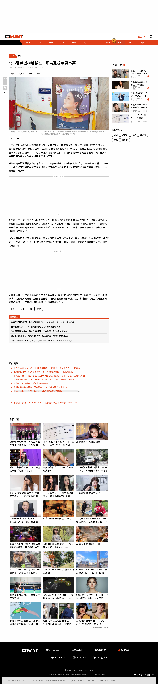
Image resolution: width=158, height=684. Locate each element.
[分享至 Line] (5, 79)
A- (18, 138)
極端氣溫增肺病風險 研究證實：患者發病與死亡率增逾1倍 (41, 387)
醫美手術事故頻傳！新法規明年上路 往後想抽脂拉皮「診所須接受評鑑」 (43, 322)
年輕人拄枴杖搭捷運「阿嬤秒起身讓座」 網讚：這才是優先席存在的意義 (47, 367)
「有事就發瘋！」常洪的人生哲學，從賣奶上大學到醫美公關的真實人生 (42, 340)
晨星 (116, 140)
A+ (12, 138)
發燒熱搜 (124, 650)
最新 (28, 42)
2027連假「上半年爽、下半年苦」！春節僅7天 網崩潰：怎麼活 (58, 443)
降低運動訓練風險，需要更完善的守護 (25, 596)
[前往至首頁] (14, 36)
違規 (38, 73)
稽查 (30, 73)
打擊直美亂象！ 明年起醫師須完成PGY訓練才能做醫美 (35, 326)
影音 (131, 42)
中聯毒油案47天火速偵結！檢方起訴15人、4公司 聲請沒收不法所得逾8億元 (91, 571)
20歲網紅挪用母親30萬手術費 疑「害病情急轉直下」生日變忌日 (43, 371)
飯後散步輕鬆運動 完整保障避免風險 (58, 571)
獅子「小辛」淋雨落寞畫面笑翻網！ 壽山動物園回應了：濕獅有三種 (25, 571)
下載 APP (140, 36)
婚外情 (125, 140)
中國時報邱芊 (19, 67)
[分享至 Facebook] (5, 83)
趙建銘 (125, 134)
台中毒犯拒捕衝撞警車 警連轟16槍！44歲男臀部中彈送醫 (92, 469)
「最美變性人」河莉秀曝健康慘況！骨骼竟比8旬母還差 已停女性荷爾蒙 (58, 494)
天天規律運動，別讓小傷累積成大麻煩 (58, 469)
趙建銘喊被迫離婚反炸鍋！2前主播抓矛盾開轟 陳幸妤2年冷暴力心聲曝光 (57, 622)
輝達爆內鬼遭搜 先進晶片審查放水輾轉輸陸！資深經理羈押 (25, 443)
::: (11, 46)
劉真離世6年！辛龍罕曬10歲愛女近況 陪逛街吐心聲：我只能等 (91, 520)
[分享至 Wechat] (5, 88)
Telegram (102, 657)
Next (5, 93)
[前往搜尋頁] (151, 36)
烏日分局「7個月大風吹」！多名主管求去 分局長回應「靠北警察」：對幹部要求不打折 (24, 520)
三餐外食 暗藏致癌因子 (88, 492)
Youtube (81, 657)
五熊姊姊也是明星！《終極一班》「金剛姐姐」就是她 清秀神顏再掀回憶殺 (91, 622)
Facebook (60, 657)
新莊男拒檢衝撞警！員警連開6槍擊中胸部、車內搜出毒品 (25, 545)
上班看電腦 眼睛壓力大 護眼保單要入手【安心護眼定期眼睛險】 (25, 494)
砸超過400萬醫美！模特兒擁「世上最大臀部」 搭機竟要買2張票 (39, 335)
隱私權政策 (57, 680)
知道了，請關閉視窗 (145, 674)
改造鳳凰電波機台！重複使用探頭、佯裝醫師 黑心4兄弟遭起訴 (39, 331)
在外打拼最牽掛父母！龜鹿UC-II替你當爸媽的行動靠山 (38, 391)
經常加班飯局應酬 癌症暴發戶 (58, 518)
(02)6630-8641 (35, 402)
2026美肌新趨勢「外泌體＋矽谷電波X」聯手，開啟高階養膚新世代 (92, 596)
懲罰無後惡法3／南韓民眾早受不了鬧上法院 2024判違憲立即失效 (44, 379)
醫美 (12, 73)
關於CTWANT (52, 650)
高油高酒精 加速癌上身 (88, 543)
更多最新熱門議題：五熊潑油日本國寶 (31, 383)
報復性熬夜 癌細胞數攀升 (89, 441)
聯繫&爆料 (77, 650)
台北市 (21, 73)
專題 (142, 42)
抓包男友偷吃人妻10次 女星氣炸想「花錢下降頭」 (25, 469)
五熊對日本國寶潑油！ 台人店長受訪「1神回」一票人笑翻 (58, 545)
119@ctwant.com (68, 402)
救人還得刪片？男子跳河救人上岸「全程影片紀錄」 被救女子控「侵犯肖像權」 (50, 375)
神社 (116, 134)
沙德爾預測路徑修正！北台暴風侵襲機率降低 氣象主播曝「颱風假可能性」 (25, 622)
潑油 (134, 134)
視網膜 (143, 134)
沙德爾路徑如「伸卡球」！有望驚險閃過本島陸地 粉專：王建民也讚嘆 (58, 596)
